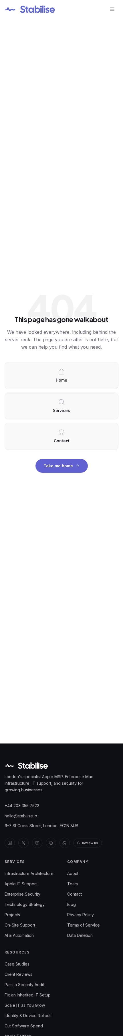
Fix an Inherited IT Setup (28, 994)
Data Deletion (80, 935)
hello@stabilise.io (21, 815)
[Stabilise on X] (23, 843)
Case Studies (17, 964)
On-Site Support (20, 925)
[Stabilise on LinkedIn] (10, 843)
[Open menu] (112, 9)
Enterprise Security (22, 894)
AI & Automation (19, 935)
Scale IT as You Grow (25, 1005)
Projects (12, 914)
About (72, 873)
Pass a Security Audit (24, 984)
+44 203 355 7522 (22, 805)
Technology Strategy (25, 904)
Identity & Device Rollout (28, 1015)
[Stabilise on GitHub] (64, 843)
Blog (71, 904)
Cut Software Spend (24, 1025)
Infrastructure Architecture (29, 873)
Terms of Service (83, 925)
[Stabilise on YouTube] (37, 843)
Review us (90, 843)
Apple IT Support (21, 883)
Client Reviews (18, 974)
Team (72, 883)
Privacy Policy (80, 914)
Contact (74, 894)
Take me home (58, 465)
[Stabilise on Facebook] (51, 843)
